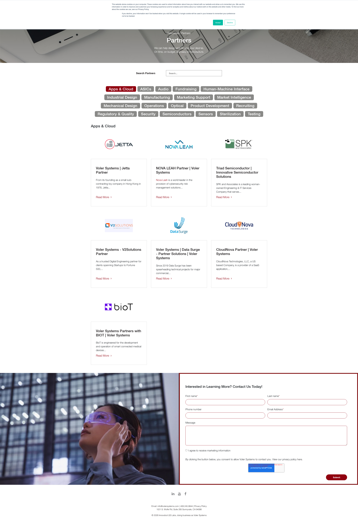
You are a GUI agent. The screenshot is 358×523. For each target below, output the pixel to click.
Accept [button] (218, 22)
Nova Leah (162, 179)
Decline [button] (230, 22)
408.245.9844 (186, 506)
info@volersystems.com (168, 506)
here (299, 459)
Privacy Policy (200, 506)
